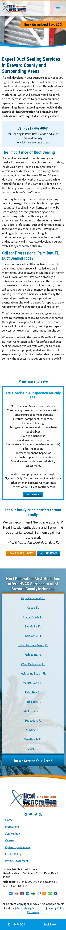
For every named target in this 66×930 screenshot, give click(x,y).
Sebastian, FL (33, 720)
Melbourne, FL (33, 654)
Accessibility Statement (31, 908)
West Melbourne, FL (33, 664)
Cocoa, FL (33, 607)
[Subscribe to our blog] (40, 814)
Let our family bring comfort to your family (33, 512)
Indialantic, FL (33, 635)
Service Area (12, 833)
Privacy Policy (56, 908)
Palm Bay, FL (33, 692)
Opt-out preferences (17, 847)
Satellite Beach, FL (33, 711)
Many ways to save (33, 381)
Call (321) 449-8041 (33, 128)
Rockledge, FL (33, 701)
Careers (9, 840)
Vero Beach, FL (33, 739)
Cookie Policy (13, 854)
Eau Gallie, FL (33, 626)
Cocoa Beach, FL (33, 617)
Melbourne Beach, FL (33, 673)
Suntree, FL (33, 730)
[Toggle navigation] (58, 8)
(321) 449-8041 (16, 924)
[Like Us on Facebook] (26, 814)
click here (25, 142)
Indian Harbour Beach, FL (33, 645)
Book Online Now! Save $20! (43, 25)
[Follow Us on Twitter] (35, 814)
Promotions (12, 826)
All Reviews (48, 553)
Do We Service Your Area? (33, 761)
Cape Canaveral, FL (33, 598)
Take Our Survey (21, 553)
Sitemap (33, 912)
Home (9, 820)
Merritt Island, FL (33, 683)
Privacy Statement (16, 860)
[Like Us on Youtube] (31, 814)
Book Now (49, 924)
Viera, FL (33, 748)
